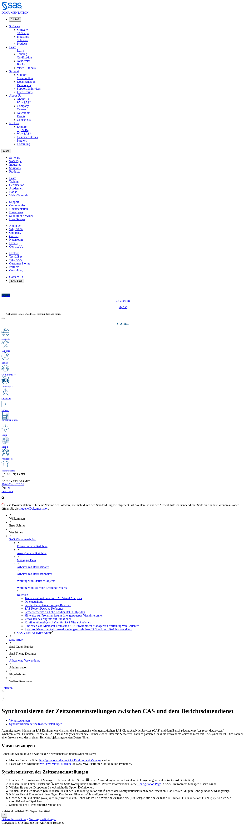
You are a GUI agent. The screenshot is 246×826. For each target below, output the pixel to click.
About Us (15, 95)
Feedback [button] (7, 491)
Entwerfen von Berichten (32, 546)
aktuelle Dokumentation (33, 508)
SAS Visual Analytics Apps (33, 632)
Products (22, 43)
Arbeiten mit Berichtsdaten (33, 567)
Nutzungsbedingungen (42, 819)
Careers (21, 109)
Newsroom (23, 112)
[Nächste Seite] (3, 701)
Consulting (23, 144)
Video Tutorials (26, 67)
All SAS (15, 19)
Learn (12, 47)
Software (14, 26)
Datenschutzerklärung (15, 819)
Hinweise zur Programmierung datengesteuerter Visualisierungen (64, 615)
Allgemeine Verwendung (24, 660)
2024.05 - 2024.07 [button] (13, 484)
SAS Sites (16, 280)
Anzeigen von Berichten (32, 553)
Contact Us (24, 119)
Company (23, 106)
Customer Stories (27, 137)
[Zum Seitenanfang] (4, 815)
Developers (24, 85)
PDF (8, 487)
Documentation (26, 81)
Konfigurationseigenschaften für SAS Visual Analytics (58, 622)
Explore (14, 123)
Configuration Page (149, 784)
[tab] (134, 629)
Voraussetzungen (19, 720)
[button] (3, 477)
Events (21, 116)
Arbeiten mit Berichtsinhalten (34, 574)
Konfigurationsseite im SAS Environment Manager (70, 760)
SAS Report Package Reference (44, 608)
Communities (25, 78)
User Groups (24, 92)
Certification (24, 57)
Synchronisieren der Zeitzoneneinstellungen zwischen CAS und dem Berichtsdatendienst (78, 629)
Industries (23, 36)
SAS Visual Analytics (22, 539)
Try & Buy (23, 130)
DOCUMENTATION (15, 12)
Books (21, 64)
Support (14, 71)
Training (22, 54)
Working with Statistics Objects (36, 580)
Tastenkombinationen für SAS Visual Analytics (53, 598)
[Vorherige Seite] (3, 698)
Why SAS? (24, 102)
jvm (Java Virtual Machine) (55, 763)
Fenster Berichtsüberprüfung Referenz (48, 605)
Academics (23, 61)
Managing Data (26, 560)
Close (6, 150)
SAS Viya (23, 33)
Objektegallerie (34, 601)
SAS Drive (16, 639)
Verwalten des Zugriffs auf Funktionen (48, 619)
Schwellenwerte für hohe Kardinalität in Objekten (55, 612)
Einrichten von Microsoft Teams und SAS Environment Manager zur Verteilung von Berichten (82, 625)
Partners (22, 140)
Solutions (22, 40)
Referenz (22, 594)
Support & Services (29, 88)
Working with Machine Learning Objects (42, 587)
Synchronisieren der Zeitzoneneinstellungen (35, 724)
